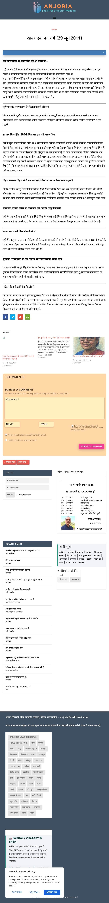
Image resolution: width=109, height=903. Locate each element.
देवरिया (26, 766)
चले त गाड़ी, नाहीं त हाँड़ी (14, 648)
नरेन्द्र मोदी (36, 766)
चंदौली (12, 760)
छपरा (20, 760)
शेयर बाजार (14, 813)
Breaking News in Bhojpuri (23, 737)
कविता (7, 592)
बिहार (31, 784)
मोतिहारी (24, 801)
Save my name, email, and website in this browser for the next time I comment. (87, 428)
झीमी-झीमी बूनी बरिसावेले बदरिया (18, 570)
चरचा (7, 670)
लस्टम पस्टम (14, 807)
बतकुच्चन (13, 784)
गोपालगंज (13, 754)
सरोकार (17, 602)
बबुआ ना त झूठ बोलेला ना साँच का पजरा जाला (22, 657)
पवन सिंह (26, 772)
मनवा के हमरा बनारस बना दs (16, 677)
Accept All (52, 892)
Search (60, 575)
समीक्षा (81, 562)
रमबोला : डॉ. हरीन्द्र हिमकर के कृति (18, 589)
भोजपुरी (30, 789)
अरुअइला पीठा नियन (13, 609)
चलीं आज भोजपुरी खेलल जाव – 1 (18, 687)
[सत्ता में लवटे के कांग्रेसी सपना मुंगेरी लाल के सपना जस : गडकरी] (19, 346)
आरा (33, 743)
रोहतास (34, 801)
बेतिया (39, 784)
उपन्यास (73, 559)
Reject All (35, 892)
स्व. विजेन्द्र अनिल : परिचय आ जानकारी (20, 599)
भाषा (7, 554)
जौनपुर (28, 760)
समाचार (54, 29)
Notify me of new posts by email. (22, 440)
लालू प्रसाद (26, 807)
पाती (11, 778)
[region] (34, 882)
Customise (17, 892)
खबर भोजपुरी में (31, 749)
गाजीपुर (43, 749)
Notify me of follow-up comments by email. (27, 435)
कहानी (7, 660)
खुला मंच (98, 559)
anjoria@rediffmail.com (74, 717)
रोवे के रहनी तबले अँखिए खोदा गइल (18, 638)
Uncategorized (11, 612)
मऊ (27, 795)
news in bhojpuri (18, 743)
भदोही (12, 789)
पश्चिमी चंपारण (38, 772)
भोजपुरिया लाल (10, 602)
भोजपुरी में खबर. (16, 795)
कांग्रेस (12, 749)
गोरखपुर (42, 754)
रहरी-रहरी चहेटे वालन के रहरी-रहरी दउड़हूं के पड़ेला (24, 580)
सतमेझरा (11, 554)
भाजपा (20, 789)
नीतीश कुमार (14, 772)
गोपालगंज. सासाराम (28, 754)
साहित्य (12, 592)
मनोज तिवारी (36, 795)
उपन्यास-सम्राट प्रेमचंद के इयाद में (17, 628)
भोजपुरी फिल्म (42, 789)
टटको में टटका (15, 766)
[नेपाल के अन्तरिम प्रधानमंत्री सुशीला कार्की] (89, 346)
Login (10, 495)
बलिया (22, 784)
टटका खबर (38, 760)
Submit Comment (91, 446)
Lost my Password (24, 495)
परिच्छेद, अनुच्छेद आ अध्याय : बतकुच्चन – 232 (23, 550)
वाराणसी (37, 807)
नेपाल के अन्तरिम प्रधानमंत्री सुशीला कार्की (88, 356)
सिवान (32, 813)
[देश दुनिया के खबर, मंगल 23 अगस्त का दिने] (55, 348)
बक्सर (31, 778)
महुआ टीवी (14, 801)
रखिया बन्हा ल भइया (13, 560)
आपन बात (63, 559)
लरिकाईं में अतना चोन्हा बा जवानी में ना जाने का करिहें (25, 667)
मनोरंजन (8, 680)
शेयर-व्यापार (72, 555)
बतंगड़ (39, 778)
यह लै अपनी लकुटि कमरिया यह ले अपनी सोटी (22, 618)
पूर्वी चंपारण (21, 778)
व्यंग (74, 562)
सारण (24, 813)
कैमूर (19, 749)
